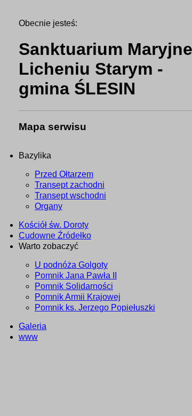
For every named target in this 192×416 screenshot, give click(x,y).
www (28, 336)
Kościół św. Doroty (54, 224)
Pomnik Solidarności (74, 286)
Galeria (32, 326)
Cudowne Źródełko (55, 235)
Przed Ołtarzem (64, 174)
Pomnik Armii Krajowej (78, 296)
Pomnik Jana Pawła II (76, 275)
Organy (48, 206)
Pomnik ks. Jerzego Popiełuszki (95, 307)
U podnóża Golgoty (71, 264)
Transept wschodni (70, 195)
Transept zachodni (70, 184)
